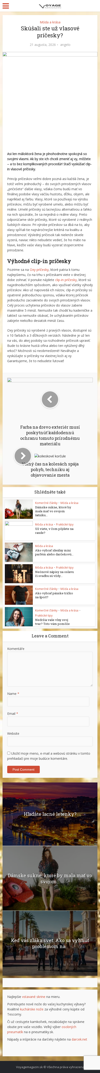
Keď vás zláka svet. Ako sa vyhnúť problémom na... (50, 943)
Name (13, 693)
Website (13, 733)
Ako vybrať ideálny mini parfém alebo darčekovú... (54, 552)
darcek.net (79, 1039)
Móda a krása (50, 22)
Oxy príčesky (39, 269)
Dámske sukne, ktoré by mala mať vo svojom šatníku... (53, 511)
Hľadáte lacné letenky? (50, 814)
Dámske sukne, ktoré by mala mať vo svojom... (50, 878)
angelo (65, 45)
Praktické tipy (64, 524)
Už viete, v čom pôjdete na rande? (54, 531)
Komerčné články (46, 503)
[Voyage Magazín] (50, 5)
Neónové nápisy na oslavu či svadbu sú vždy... (54, 574)
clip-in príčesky (66, 280)
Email (12, 713)
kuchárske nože (31, 1009)
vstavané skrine (33, 996)
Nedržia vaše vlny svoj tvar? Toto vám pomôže (52, 622)
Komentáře (15, 648)
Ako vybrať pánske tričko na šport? (54, 595)
